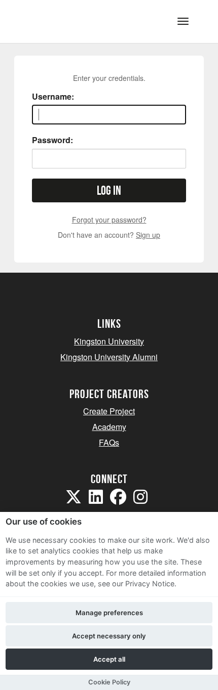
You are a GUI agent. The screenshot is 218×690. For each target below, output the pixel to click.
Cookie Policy (109, 682)
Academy (109, 427)
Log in (109, 190)
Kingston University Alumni (109, 357)
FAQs (109, 442)
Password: (52, 140)
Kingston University (109, 341)
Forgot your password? (109, 219)
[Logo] (57, 20)
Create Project (109, 411)
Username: (53, 96)
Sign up (148, 235)
